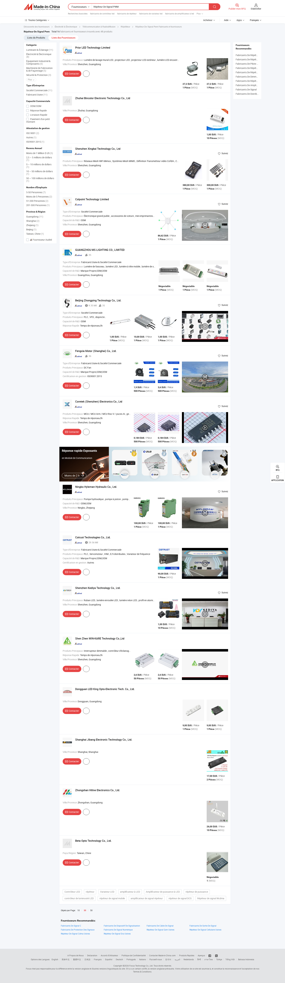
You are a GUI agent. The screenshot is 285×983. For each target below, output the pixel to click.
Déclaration (92, 955)
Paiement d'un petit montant (38, 120)
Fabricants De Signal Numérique (118, 929)
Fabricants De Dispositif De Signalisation (122, 925)
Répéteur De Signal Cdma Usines (75, 933)
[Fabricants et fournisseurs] (42, 6)
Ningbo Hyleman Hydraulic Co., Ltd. (96, 487)
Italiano (142, 959)
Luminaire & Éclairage (39, 49)
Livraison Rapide (38, 114)
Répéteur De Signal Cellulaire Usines (205, 929)
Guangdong (34, 216)
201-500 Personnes (38, 205)
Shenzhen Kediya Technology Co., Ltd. (97, 588)
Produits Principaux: (73, 59)
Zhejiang (32, 225)
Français (98, 959)
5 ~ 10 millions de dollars (38, 166)
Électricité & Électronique (38, 55)
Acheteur (207, 20)
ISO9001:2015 (35, 141)
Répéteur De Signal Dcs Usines (117, 933)
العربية (177, 959)
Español (108, 959)
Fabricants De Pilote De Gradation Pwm (256, 63)
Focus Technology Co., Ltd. (141, 965)
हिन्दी (199, 959)
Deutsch (119, 959)
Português (131, 959)
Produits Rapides (186, 955)
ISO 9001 (32, 133)
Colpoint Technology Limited (92, 199)
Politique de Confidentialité (134, 955)
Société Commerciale (39, 90)
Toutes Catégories (37, 20)
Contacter (74, 73)
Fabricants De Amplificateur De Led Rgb (256, 85)
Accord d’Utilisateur (109, 955)
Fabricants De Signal (246, 89)
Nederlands (189, 959)
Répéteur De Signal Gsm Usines (160, 929)
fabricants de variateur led (150, 13)
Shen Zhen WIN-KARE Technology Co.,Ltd (99, 638)
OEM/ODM (35, 106)
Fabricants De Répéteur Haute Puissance (256, 80)
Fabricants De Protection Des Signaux (78, 929)
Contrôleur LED (72, 891)
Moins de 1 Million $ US (39, 153)
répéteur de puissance (197, 891)
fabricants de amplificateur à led (179, 13)
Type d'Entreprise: (72, 211)
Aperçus (201, 955)
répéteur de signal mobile (112, 898)
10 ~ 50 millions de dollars (39, 172)
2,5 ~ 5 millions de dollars (39, 159)
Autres (31, 137)
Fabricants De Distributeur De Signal (254, 93)
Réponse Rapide (38, 110)
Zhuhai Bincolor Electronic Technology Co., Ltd (102, 98)
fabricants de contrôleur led (102, 13)
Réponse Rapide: (71, 325)
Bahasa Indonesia (246, 959)
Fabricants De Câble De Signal (160, 925)
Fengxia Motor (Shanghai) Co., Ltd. (95, 351)
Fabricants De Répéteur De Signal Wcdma (257, 59)
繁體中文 (77, 959)
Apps (239, 20)
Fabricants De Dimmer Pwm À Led (253, 76)
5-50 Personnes (36, 192)
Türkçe (219, 959)
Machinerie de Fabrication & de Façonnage (39, 69)
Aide (226, 20)
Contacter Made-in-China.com (162, 955)
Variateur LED (107, 891)
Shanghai (32, 220)
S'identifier (256, 8)
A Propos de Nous (75, 955)
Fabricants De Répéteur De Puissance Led (257, 72)
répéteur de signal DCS (180, 898)
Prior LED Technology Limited (92, 47)
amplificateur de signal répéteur (147, 898)
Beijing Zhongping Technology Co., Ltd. (98, 300)
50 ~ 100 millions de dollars (40, 179)
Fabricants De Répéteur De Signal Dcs (255, 55)
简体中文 (66, 959)
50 (91, 910)
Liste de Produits (36, 37)
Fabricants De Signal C (71, 925)
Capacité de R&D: (71, 220)
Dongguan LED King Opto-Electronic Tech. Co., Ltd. (105, 689)
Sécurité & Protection (38, 75)
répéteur (90, 891)
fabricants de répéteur (127, 13)
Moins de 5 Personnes (39, 196)
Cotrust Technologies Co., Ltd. (93, 537)
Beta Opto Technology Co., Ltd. (93, 841)
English (55, 959)
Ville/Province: (70, 64)
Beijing (31, 229)
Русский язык (155, 959)
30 (85, 910)
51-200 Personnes (37, 200)
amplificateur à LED (130, 891)
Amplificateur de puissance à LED (163, 891)
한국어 (168, 959)
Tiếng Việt (230, 959)
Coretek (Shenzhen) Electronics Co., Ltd (98, 401)
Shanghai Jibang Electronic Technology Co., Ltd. (103, 739)
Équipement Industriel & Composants (38, 62)
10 (78, 910)
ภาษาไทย (208, 959)
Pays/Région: (69, 853)
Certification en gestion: (75, 376)
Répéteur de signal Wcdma (210, 898)
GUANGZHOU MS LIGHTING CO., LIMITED (100, 250)
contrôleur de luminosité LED (79, 898)
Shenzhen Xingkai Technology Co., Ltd (97, 149)
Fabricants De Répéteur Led (250, 68)
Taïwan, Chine (35, 233)
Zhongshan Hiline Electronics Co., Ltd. (97, 790)
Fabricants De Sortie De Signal (203, 925)
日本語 (87, 959)
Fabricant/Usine (37, 94)
